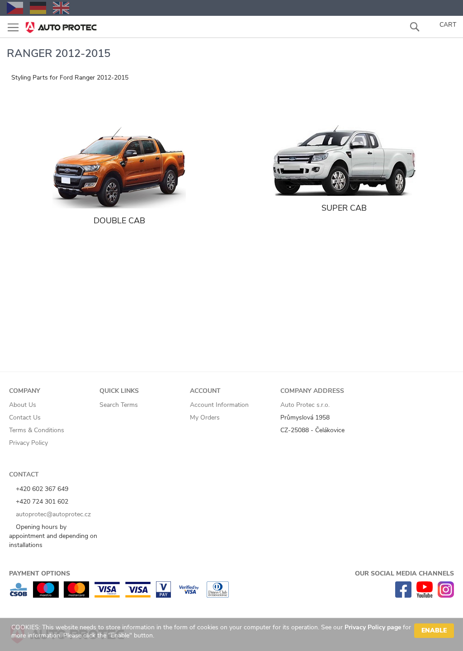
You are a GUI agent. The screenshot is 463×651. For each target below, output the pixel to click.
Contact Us (25, 417)
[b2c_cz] (15, 8)
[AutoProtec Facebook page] (403, 595)
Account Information (219, 405)
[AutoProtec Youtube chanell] (424, 595)
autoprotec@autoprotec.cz (52, 514)
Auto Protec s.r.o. (305, 405)
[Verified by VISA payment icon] (189, 595)
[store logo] (61, 25)
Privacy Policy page (373, 627)
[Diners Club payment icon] (218, 595)
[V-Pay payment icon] (163, 595)
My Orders (205, 417)
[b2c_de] (38, 8)
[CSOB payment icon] (18, 595)
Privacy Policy (28, 443)
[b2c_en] (61, 8)
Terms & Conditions (36, 430)
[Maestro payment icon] (46, 595)
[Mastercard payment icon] (76, 595)
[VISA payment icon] (138, 595)
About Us (22, 405)
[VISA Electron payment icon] (107, 595)
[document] (232, 634)
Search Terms (118, 405)
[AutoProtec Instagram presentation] (446, 595)
